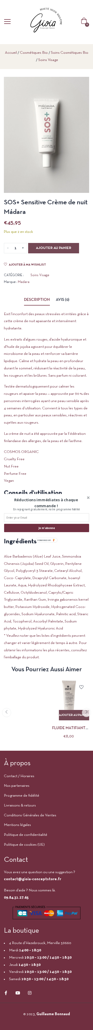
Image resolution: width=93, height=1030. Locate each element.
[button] (46, 503)
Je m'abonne (46, 528)
